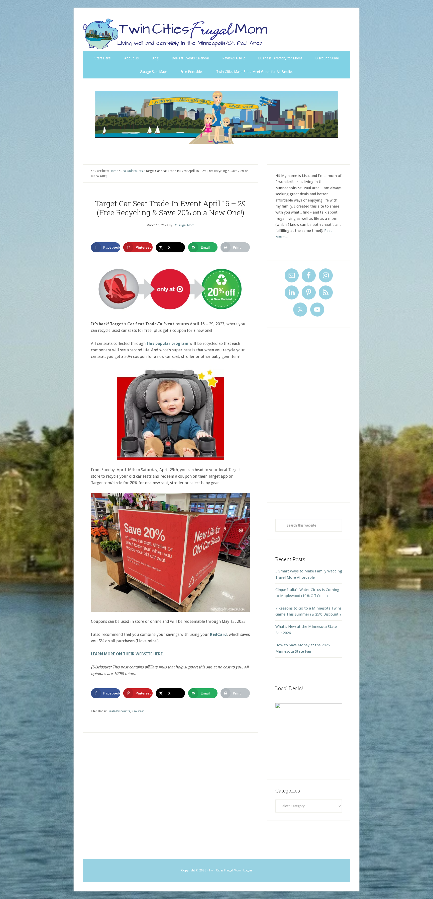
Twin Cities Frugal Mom (216, 117)
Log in (247, 870)
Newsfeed (138, 711)
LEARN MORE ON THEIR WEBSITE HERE (127, 654)
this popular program (167, 343)
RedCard (218, 634)
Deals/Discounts (119, 711)
